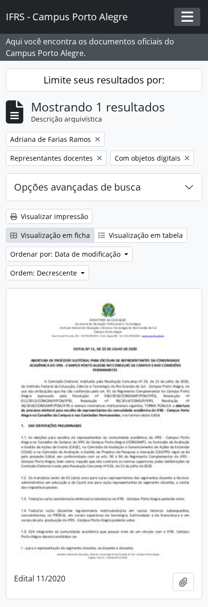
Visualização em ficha (54, 235)
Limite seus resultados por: (104, 79)
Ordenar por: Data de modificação (66, 254)
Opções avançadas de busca (77, 186)
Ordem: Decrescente (44, 272)
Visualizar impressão (53, 216)
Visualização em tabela (145, 235)
